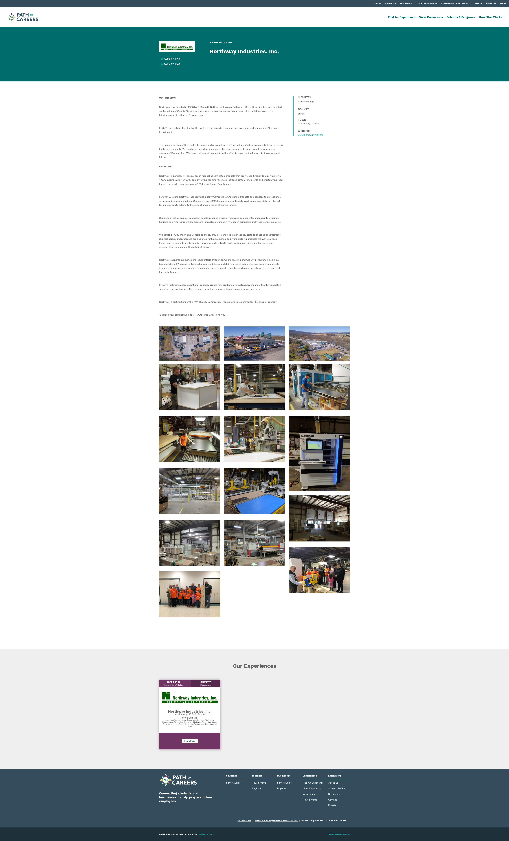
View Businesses (431, 17)
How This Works (490, 17)
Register (491, 3)
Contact (477, 3)
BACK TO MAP (172, 64)
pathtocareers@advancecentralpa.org (276, 821)
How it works (233, 782)
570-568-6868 (244, 821)
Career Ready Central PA (455, 3)
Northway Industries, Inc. (190, 711)
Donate (332, 805)
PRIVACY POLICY (206, 834)
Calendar (390, 3)
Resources (406, 3)
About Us (333, 782)
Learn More (189, 741)
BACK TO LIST (172, 59)
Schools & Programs (460, 17)
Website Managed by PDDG (339, 834)
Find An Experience (401, 17)
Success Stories (427, 3)
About (377, 3)
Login (503, 3)
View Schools (310, 794)
